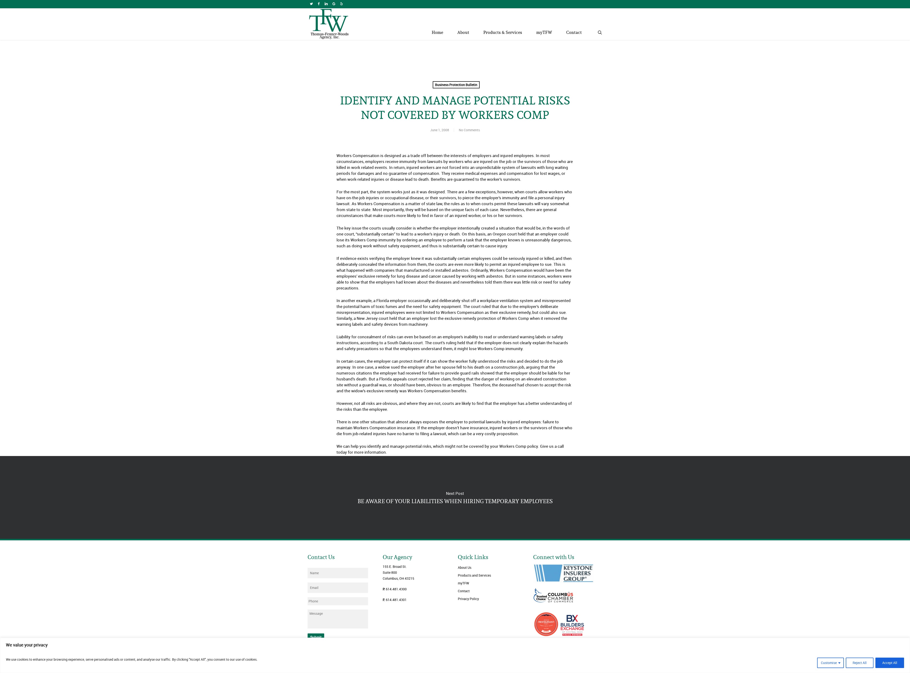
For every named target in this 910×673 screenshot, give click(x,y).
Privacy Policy (468, 598)
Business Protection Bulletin (456, 84)
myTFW (463, 583)
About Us (464, 567)
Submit (316, 637)
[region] (455, 655)
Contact (464, 591)
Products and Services (474, 575)
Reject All (860, 662)
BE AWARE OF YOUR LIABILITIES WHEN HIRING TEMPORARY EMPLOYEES (455, 497)
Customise (829, 662)
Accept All (889, 662)
